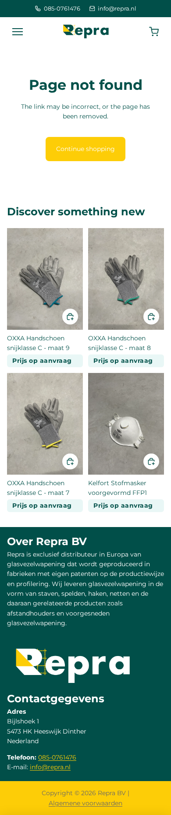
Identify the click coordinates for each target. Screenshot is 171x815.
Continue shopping (85, 149)
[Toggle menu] (17, 32)
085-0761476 (62, 8)
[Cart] (154, 31)
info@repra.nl (117, 8)
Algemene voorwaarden (85, 803)
